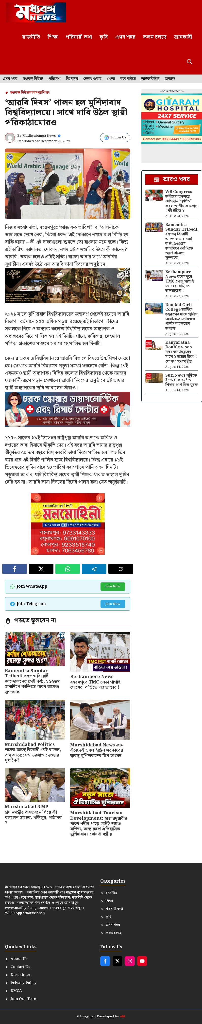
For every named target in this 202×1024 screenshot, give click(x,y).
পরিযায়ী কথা (79, 37)
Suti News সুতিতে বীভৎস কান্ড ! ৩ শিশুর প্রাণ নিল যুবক (181, 380)
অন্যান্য (170, 79)
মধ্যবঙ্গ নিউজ (33, 79)
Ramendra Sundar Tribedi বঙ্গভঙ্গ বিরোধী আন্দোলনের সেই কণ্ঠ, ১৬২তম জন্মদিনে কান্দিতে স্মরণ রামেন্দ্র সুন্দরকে (32, 681)
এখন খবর (10, 79)
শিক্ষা (53, 37)
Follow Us (118, 137)
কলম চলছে (155, 37)
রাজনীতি (31, 37)
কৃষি (104, 37)
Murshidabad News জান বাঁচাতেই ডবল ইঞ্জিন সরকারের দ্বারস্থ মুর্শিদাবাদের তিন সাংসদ (96, 750)
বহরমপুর (36, 92)
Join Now (112, 586)
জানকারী (183, 37)
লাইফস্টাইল (150, 79)
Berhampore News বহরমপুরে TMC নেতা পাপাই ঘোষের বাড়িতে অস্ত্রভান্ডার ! (95, 682)
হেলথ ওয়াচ (92, 79)
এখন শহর (125, 37)
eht (122, 1016)
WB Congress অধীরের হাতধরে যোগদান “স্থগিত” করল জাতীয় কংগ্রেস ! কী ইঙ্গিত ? (181, 201)
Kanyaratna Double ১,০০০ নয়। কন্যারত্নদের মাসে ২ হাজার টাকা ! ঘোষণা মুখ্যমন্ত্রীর (181, 352)
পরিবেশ (54, 79)
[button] (189, 62)
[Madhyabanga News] (36, 12)
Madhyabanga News (39, 135)
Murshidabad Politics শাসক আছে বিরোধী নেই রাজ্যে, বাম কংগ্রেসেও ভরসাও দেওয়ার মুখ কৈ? (33, 752)
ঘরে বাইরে (128, 79)
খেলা (111, 79)
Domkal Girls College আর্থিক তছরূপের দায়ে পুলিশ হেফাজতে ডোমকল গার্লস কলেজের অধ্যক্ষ (181, 317)
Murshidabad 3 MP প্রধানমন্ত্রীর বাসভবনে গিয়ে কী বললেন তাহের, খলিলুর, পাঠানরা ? (34, 814)
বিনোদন (72, 79)
